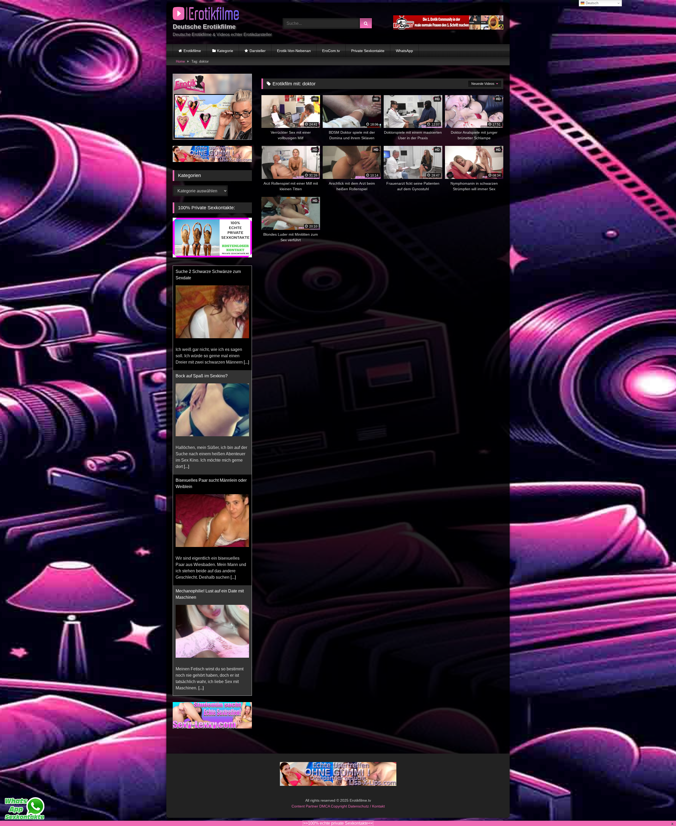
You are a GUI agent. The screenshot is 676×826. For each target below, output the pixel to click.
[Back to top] (659, 810)
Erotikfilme (192, 51)
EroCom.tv (331, 51)
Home (180, 61)
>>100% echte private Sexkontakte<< (338, 823)
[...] (186, 362)
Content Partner (305, 812)
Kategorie (225, 51)
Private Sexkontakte (367, 51)
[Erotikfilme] (206, 14)
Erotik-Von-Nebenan (294, 51)
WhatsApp (404, 51)
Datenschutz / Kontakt (366, 812)
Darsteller (258, 51)
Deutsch (591, 3)
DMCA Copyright (333, 812)
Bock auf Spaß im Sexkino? (202, 271)
